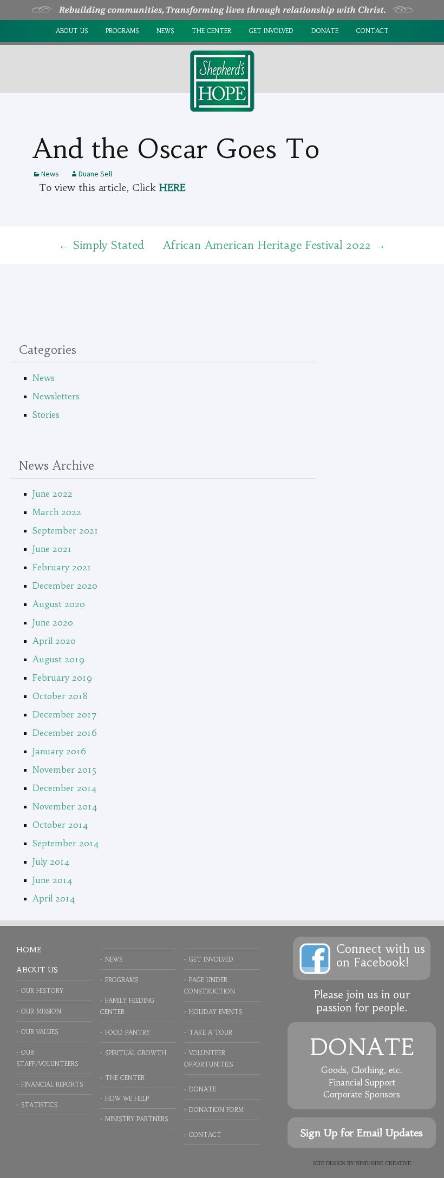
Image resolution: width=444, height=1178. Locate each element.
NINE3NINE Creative (383, 1163)
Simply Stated (101, 245)
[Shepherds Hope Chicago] (222, 80)
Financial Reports (52, 1084)
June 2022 (52, 493)
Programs (122, 31)
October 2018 (60, 695)
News (165, 31)
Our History (42, 991)
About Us (72, 31)
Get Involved (271, 31)
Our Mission (41, 1011)
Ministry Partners (136, 1119)
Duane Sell (95, 174)
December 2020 (64, 585)
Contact (372, 31)
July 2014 (51, 861)
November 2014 (64, 806)
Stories (46, 414)
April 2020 (54, 640)
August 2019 (58, 659)
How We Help (127, 1098)
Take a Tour (210, 1032)
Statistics (39, 1105)
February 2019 (62, 677)
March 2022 (56, 511)
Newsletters (56, 396)
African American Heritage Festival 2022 (274, 245)
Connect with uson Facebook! (380, 956)
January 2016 (59, 751)
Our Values (39, 1032)
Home (28, 950)
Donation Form (216, 1110)
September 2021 (65, 530)
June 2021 (51, 548)
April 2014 (53, 898)
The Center (211, 31)
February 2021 (61, 567)
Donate (324, 31)
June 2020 (52, 622)
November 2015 (64, 769)
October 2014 (60, 824)
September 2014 (65, 843)
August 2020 (58, 603)
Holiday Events (215, 1012)
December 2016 (64, 732)
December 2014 (64, 787)
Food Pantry (127, 1032)
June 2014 (52, 879)
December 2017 (64, 714)
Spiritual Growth (135, 1053)
